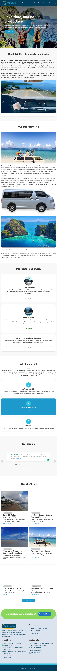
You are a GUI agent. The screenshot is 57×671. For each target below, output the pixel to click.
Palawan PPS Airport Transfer (39, 628)
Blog (35, 2)
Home (23, 2)
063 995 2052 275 (36, 647)
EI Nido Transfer (35, 630)
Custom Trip (34, 633)
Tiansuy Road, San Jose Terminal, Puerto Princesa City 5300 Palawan (42, 644)
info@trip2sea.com (36, 652)
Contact (45, 2)
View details (28, 298)
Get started (10, 29)
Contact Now (44, 614)
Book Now (52, 2)
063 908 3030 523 (36, 650)
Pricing (39, 2)
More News (29, 600)
